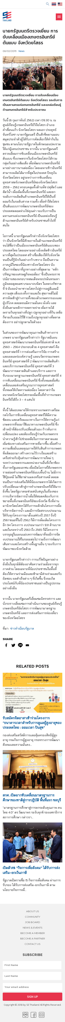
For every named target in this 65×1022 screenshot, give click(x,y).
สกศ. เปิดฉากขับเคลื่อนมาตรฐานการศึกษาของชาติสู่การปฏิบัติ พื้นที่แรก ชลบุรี (32, 797)
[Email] (27, 645)
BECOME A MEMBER (32, 933)
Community (32, 916)
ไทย (54, 4)
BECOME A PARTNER (32, 938)
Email (41, 1015)
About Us (32, 911)
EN (60, 4)
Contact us (32, 943)
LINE (25, 1015)
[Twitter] (13, 645)
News (22, 51)
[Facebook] (6, 645)
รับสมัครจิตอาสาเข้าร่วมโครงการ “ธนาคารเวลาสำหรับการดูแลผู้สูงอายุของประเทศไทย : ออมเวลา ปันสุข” (32, 723)
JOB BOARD (32, 922)
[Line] (20, 645)
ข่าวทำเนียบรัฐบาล (22, 628)
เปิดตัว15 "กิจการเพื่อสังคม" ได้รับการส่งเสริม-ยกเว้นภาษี (31, 870)
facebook (33, 1015)
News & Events (32, 927)
